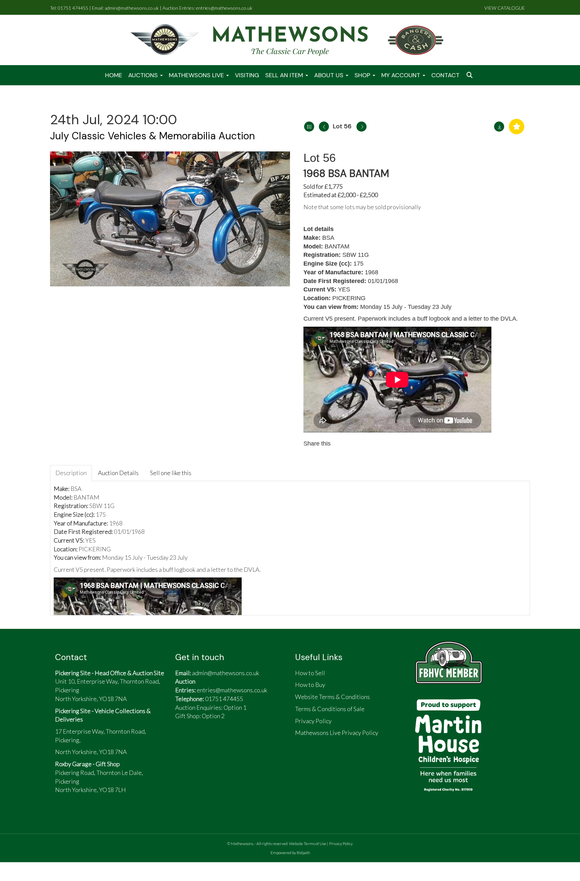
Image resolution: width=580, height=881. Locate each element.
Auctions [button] (143, 75)
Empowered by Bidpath (290, 852)
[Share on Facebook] (342, 443)
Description (71, 472)
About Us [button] (329, 75)
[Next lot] (361, 126)
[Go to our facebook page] (183, 743)
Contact (445, 75)
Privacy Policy (341, 843)
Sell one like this (170, 472)
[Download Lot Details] (499, 126)
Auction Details (118, 472)
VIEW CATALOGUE (504, 8)
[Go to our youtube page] (214, 743)
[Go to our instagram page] (370, 443)
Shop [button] (363, 75)
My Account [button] (401, 75)
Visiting (247, 75)
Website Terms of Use (307, 843)
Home (113, 75)
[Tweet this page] (356, 443)
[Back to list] (309, 126)
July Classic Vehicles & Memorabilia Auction (152, 135)
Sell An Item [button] (285, 75)
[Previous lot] (324, 126)
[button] (470, 75)
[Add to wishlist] (516, 126)
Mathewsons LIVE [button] (197, 75)
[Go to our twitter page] (199, 743)
